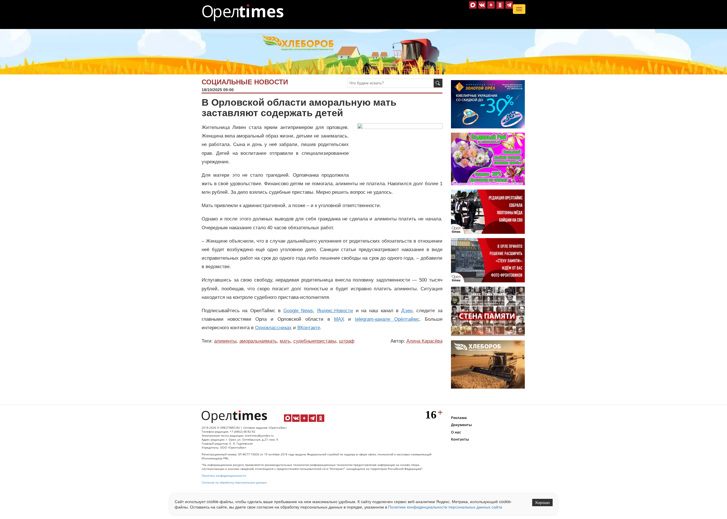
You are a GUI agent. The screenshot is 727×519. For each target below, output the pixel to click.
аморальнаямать (258, 341)
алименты (225, 341)
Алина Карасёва (424, 341)
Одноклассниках (273, 327)
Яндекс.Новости (335, 310)
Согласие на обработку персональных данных (234, 482)
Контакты (460, 439)
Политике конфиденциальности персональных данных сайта (445, 507)
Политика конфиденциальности (224, 476)
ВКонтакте (308, 327)
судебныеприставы (314, 341)
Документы (461, 424)
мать (285, 341)
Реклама (459, 417)
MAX (339, 319)
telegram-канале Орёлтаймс (387, 319)
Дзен (406, 310)
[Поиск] (438, 83)
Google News (298, 310)
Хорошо (542, 502)
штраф (346, 341)
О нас (456, 432)
